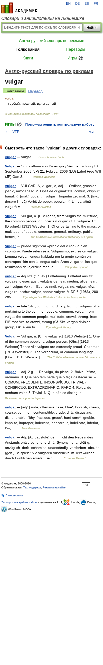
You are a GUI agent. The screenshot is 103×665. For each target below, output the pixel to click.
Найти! (92, 28)
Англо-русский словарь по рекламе (51, 41)
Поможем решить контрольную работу (59, 124)
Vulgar (10, 166)
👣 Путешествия (12, 495)
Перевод (35, 91)
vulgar (10, 186)
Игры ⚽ (75, 58)
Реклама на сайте (54, 487)
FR (96, 3)
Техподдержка (32, 487)
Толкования (28, 49)
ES (86, 3)
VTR (16, 132)
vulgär (10, 157)
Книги (27, 58)
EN (68, 3)
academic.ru (19, 7)
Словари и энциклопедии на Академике (42, 18)
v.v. (91, 132)
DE (77, 3)
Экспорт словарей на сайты (19, 502)
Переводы (75, 49)
